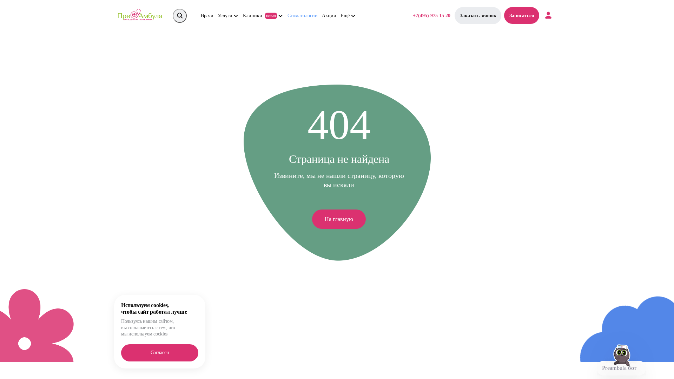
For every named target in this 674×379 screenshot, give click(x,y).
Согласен (160, 352)
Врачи (207, 15)
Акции (329, 15)
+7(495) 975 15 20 (431, 15)
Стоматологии (303, 15)
